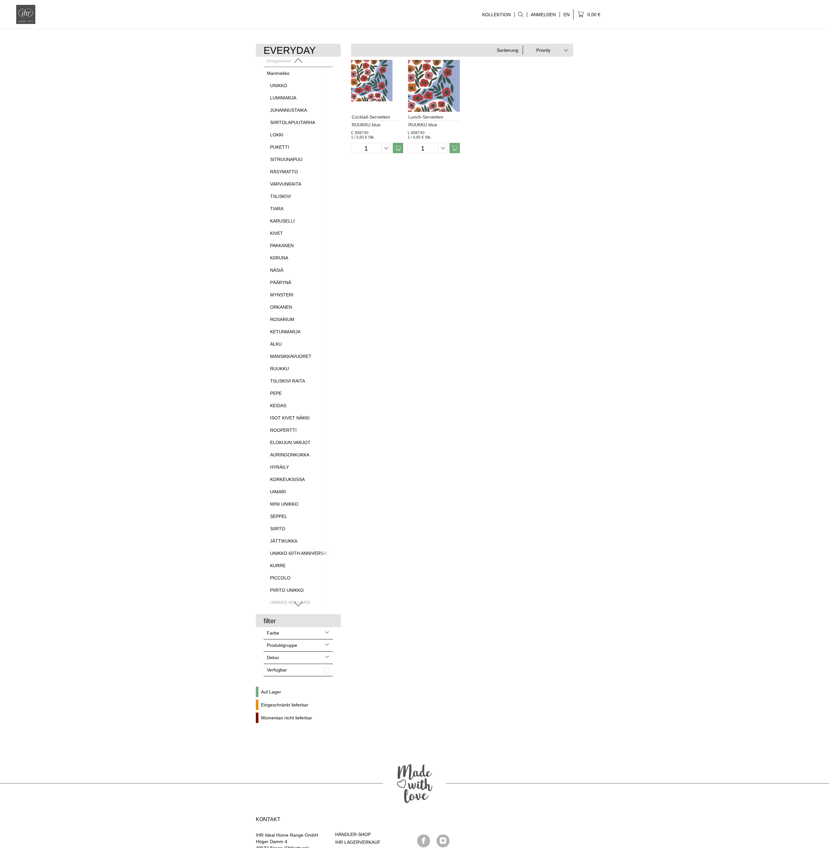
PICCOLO (280, 577)
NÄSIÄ (276, 270)
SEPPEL (278, 516)
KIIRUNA (279, 257)
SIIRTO (277, 528)
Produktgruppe (282, 645)
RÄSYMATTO (284, 171)
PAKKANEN (282, 245)
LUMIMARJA (283, 97)
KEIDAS (278, 405)
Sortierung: (508, 50)
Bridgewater (279, 60)
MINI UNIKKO (284, 504)
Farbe (273, 633)
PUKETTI (279, 147)
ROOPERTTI (283, 430)
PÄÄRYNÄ (280, 282)
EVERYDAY (290, 50)
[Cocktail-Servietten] (377, 86)
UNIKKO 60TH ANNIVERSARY (301, 553)
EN (566, 14)
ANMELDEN (543, 14)
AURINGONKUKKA (289, 454)
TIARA (276, 208)
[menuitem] (520, 14)
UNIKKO (278, 85)
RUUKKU (279, 368)
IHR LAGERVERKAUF (357, 842)
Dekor (273, 657)
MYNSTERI (281, 294)
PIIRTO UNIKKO (287, 590)
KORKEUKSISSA (287, 479)
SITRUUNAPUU (286, 159)
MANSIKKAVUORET (291, 356)
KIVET (276, 233)
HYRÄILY (279, 467)
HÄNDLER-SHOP (353, 834)
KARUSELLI (282, 220)
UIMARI (278, 491)
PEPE (276, 393)
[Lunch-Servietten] (434, 86)
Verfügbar (277, 669)
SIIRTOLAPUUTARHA (292, 122)
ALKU (276, 344)
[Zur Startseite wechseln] (25, 14)
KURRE (278, 565)
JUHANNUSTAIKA (288, 110)
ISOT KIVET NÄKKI (290, 417)
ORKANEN (281, 307)
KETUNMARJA (285, 331)
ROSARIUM (282, 319)
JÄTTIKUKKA (283, 541)
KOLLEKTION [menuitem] (495, 14)
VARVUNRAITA (285, 184)
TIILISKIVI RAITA (287, 381)
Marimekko (278, 73)
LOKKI (276, 134)
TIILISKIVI (280, 196)
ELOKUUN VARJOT (290, 442)
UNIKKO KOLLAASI (290, 602)
